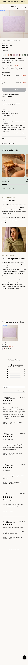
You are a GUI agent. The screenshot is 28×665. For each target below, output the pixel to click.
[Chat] (24, 657)
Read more (6, 418)
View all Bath (7, 188)
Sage (5, 62)
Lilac (10, 62)
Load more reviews (14, 549)
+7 (12, 348)
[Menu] (3, 7)
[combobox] (18, 391)
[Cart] (25, 7)
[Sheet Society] (14, 7)
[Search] (22, 7)
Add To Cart (14, 89)
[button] (14, 138)
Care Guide (15, 221)
